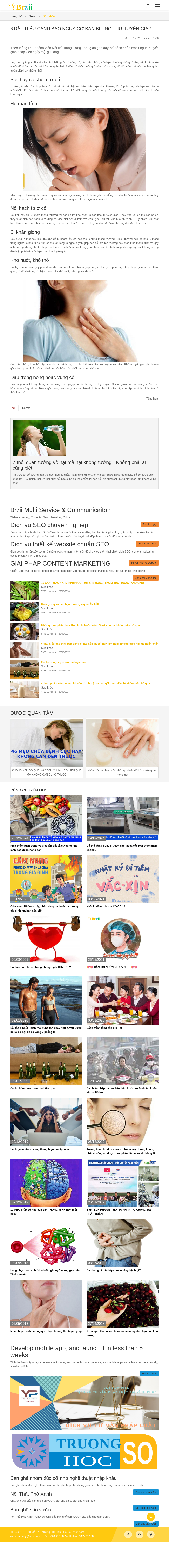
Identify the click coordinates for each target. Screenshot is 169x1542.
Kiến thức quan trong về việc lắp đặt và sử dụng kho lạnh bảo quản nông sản (43, 847)
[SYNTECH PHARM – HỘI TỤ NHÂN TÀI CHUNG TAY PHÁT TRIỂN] (123, 1182)
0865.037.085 (87, 1536)
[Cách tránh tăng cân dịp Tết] (123, 1000)
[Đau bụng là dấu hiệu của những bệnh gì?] (123, 1243)
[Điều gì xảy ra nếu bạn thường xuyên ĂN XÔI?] (25, 611)
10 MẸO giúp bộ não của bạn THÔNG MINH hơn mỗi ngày (43, 1211)
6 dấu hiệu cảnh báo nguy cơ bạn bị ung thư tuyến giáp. (46, 1331)
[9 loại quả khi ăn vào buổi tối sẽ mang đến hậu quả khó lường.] (123, 1303)
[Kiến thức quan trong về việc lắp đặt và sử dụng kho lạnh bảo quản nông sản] (46, 818)
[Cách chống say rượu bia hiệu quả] (25, 669)
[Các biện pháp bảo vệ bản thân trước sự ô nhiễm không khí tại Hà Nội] (123, 1061)
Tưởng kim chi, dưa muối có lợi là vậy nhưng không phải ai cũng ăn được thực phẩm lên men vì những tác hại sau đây (122, 1151)
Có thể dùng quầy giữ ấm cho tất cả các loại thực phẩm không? (122, 847)
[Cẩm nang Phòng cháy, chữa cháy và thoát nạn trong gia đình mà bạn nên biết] (46, 879)
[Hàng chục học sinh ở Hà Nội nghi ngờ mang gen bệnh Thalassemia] (46, 1243)
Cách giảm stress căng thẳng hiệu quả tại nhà (39, 1149)
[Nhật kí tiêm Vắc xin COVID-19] (123, 879)
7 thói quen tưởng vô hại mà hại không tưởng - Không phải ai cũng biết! (79, 464)
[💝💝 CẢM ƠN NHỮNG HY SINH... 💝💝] (123, 939)
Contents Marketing (146, 577)
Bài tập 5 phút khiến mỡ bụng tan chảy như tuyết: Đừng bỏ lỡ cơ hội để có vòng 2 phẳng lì (46, 1030)
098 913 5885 (58, 1536)
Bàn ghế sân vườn (146, 1523)
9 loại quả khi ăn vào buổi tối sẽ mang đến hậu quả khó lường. (122, 1333)
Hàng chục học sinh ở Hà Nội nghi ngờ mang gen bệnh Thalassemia (45, 1272)
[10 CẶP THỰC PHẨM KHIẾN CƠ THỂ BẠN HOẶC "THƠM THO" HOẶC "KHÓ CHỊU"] (25, 590)
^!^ (163, 1534)
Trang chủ (16, 16)
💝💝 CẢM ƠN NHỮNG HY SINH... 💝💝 (112, 967)
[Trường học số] (84, 1451)
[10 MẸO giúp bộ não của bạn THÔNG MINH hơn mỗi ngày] (46, 1182)
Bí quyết (25, 408)
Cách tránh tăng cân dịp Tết (104, 1027)
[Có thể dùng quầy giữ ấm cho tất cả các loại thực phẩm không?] (123, 818)
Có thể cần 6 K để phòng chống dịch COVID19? (40, 967)
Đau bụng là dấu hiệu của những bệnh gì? (114, 1270)
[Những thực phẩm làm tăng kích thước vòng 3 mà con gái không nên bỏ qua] (25, 631)
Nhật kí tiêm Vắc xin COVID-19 (106, 906)
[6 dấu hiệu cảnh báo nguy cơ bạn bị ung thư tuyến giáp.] (39, 437)
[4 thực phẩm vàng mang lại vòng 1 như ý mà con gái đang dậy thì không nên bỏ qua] (25, 689)
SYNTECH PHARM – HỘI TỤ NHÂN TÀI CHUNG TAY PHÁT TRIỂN (119, 1211)
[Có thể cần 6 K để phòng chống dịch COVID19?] (46, 939)
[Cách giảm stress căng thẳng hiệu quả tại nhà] (46, 1121)
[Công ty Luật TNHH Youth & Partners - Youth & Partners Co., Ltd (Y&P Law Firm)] (84, 1402)
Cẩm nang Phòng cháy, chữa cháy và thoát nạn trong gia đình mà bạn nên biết (44, 908)
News (32, 16)
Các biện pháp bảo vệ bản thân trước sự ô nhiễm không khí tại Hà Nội (122, 1090)
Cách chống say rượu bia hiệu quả (32, 1088)
